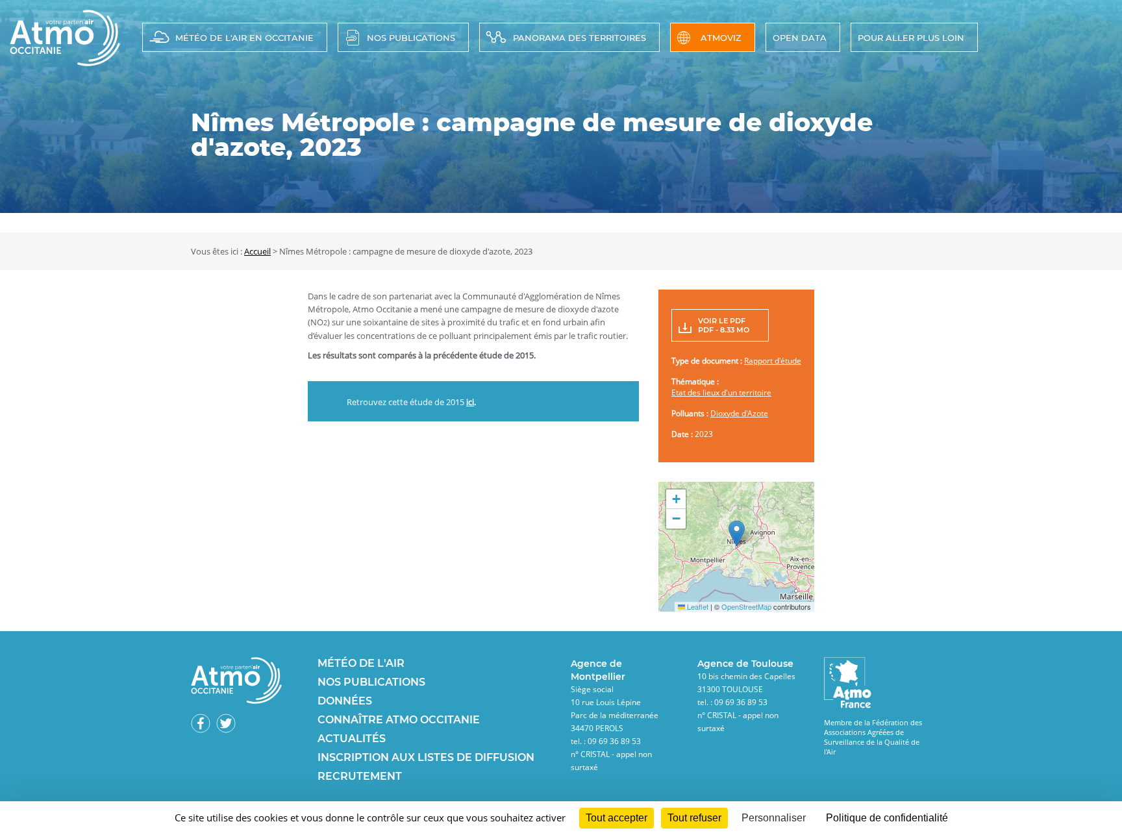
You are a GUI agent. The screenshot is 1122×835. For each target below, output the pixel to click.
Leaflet (696, 606)
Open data (800, 37)
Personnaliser (774, 817)
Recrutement (360, 776)
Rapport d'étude (772, 360)
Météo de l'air (361, 663)
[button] (737, 533)
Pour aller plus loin (911, 37)
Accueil (257, 251)
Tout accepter (616, 817)
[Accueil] (65, 62)
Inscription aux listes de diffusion (426, 757)
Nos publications (411, 37)
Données (345, 701)
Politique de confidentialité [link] (887, 817)
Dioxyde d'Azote (739, 413)
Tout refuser (694, 817)
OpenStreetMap (746, 606)
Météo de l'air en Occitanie (244, 37)
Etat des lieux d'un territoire (721, 392)
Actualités (352, 738)
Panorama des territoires (579, 37)
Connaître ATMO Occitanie (399, 720)
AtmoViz (721, 37)
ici (470, 402)
